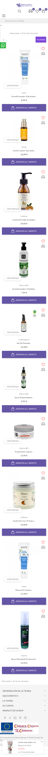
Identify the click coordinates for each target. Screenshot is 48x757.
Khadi (24, 147)
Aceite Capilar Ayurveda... (24, 150)
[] (1, 25)
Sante (24, 93)
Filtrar (41, 39)
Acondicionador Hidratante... (24, 96)
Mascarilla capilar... (24, 590)
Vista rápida (13, 85)
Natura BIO (24, 285)
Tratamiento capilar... (24, 452)
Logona (24, 656)
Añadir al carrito (26, 107)
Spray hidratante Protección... (24, 659)
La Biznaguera (24, 340)
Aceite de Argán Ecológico (24, 220)
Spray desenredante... (24, 397)
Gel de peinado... (24, 343)
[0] (43, 11)
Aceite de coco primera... (24, 521)
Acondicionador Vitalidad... (24, 289)
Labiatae (24, 216)
